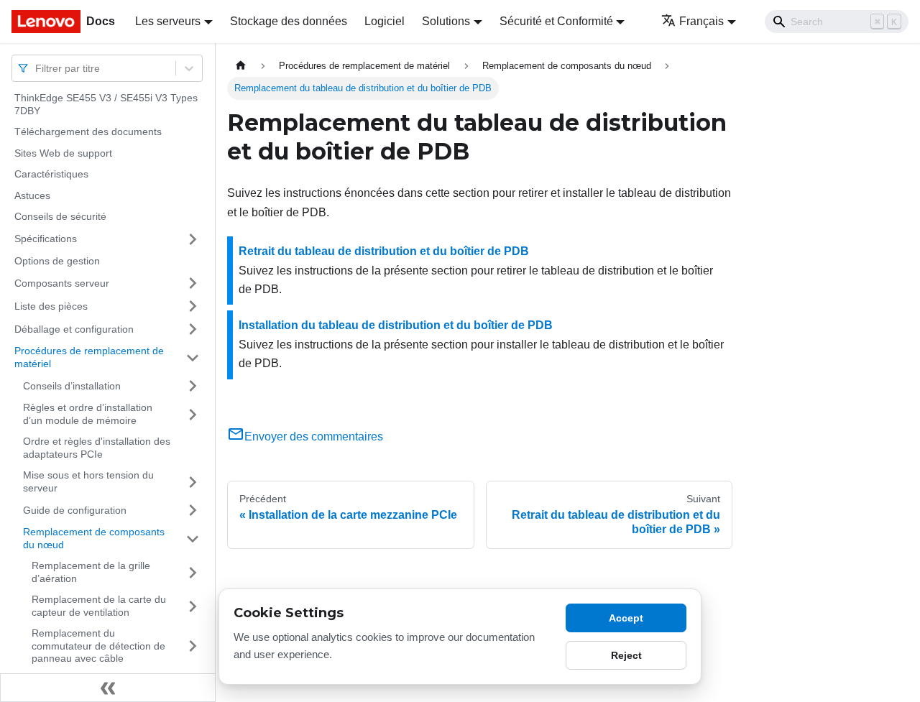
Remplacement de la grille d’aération (91, 572)
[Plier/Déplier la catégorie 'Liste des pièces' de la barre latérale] (192, 306)
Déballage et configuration (74, 328)
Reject (626, 655)
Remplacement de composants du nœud (94, 538)
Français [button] (701, 21)
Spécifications (45, 238)
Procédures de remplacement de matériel (89, 357)
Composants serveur (61, 282)
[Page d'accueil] (240, 66)
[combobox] (36, 68)
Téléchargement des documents (88, 131)
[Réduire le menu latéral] (108, 687)
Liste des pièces (51, 305)
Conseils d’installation (72, 385)
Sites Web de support (63, 153)
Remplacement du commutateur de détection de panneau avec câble (98, 645)
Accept (626, 618)
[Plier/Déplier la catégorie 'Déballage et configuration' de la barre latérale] (192, 329)
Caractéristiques (51, 174)
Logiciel (384, 21)
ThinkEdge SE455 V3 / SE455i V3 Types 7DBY (106, 104)
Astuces (32, 195)
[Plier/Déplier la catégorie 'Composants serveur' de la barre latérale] (192, 283)
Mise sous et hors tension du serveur (88, 481)
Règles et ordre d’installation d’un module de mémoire (87, 414)
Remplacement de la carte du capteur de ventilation (99, 606)
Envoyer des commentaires (313, 436)
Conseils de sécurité (60, 216)
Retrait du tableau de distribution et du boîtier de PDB (384, 251)
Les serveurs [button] (168, 21)
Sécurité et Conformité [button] (556, 21)
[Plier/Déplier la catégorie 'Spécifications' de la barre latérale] (192, 239)
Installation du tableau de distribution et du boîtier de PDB (396, 325)
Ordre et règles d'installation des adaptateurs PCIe (96, 447)
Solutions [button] (446, 21)
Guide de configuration (74, 509)
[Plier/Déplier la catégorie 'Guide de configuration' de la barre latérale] (192, 510)
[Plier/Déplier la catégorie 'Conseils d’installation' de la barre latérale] (192, 385)
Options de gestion (57, 261)
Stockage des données (288, 21)
